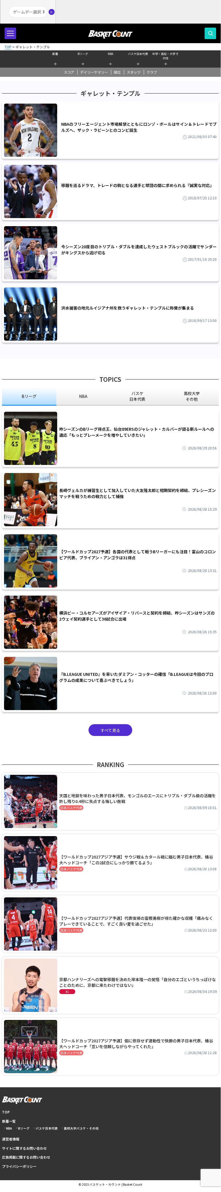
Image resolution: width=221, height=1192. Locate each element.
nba (83, 396)
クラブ (152, 72)
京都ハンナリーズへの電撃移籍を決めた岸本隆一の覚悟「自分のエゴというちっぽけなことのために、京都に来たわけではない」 (137, 982)
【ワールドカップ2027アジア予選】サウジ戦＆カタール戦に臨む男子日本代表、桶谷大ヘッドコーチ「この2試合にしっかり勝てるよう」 (136, 859)
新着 (55, 54)
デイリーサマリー (94, 72)
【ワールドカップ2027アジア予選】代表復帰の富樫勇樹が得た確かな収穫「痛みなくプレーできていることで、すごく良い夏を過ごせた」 (136, 921)
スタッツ (134, 72)
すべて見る (110, 730)
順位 (117, 72)
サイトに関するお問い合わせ (24, 1148)
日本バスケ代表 (71, 808)
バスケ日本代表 (138, 54)
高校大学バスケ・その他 (81, 1128)
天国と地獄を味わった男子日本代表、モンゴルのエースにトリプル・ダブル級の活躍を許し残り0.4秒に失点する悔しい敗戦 (137, 798)
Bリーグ (83, 54)
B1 (67, 991)
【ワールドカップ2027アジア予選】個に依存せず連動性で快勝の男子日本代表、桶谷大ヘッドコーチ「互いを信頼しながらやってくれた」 (136, 1043)
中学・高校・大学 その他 (165, 55)
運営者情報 (10, 1138)
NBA (110, 54)
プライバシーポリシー (19, 1166)
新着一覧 (9, 1121)
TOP (6, 1111)
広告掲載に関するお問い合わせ (26, 1157)
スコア (69, 72)
